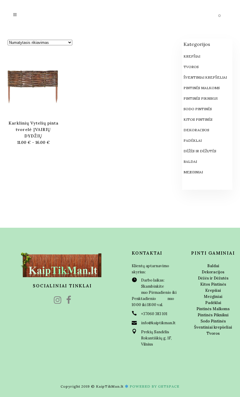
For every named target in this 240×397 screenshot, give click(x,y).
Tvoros (191, 67)
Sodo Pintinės (198, 109)
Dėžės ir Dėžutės (200, 151)
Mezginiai (193, 172)
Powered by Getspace (154, 386)
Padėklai (193, 140)
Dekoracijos (196, 130)
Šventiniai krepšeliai (205, 77)
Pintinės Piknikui (200, 98)
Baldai (190, 161)
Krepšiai (192, 56)
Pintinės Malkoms (202, 88)
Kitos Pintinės (198, 119)
